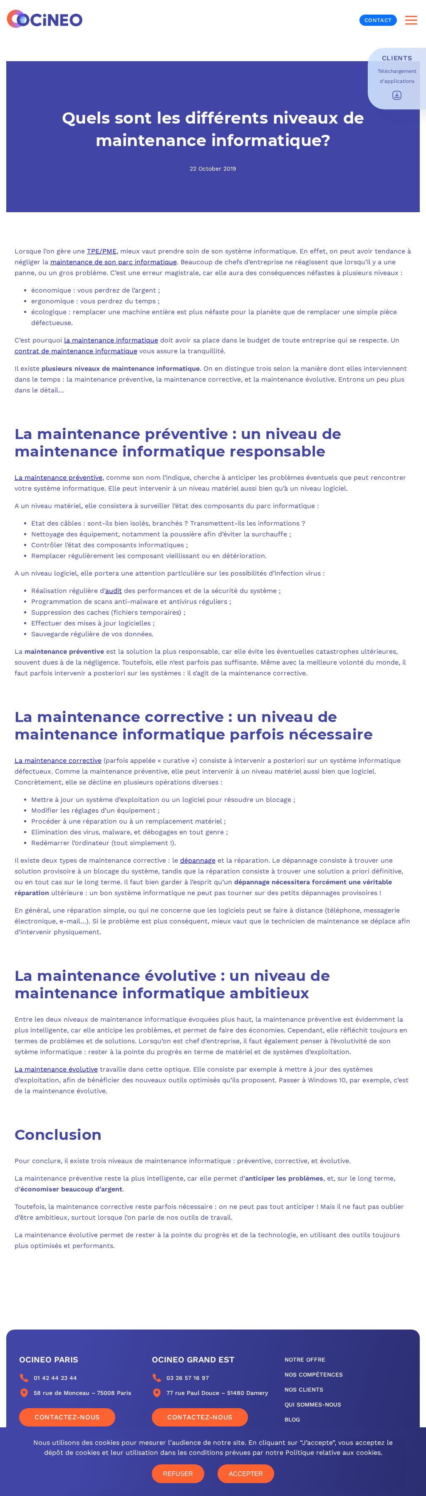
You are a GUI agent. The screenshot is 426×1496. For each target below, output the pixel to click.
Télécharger (397, 95)
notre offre (305, 1359)
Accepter (246, 1473)
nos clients (304, 1389)
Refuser (178, 1473)
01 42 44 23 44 (55, 1377)
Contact (378, 20)
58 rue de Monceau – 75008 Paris (82, 1392)
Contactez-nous (67, 1417)
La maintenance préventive (58, 477)
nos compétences (314, 1374)
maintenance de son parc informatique (113, 262)
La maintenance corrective (58, 760)
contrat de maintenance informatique (76, 351)
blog (292, 1419)
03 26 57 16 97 (187, 1377)
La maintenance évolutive (56, 1069)
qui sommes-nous (313, 1404)
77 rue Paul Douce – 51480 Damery (217, 1392)
